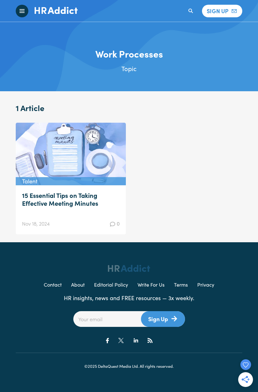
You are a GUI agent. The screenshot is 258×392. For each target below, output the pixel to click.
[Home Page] (53, 11)
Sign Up (158, 319)
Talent (29, 181)
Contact (53, 284)
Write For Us (151, 284)
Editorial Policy (111, 284)
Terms (181, 284)
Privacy (205, 284)
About (78, 284)
